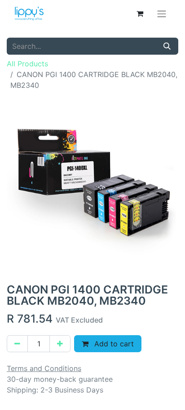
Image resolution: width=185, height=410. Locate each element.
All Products (27, 63)
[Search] (167, 46)
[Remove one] (17, 343)
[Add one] (59, 343)
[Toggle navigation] (161, 13)
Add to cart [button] (113, 343)
